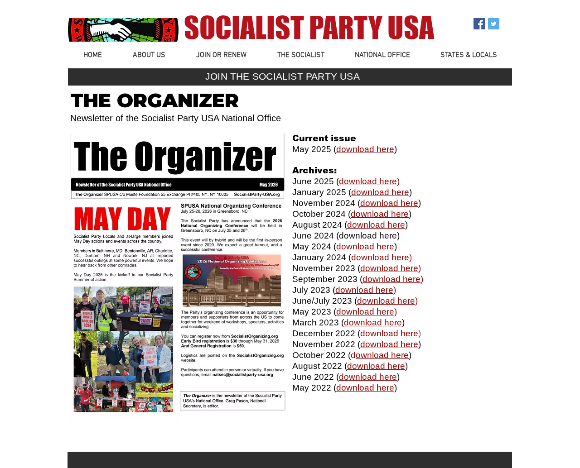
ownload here (382, 355)
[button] (149, 55)
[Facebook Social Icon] (479, 23)
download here (368, 181)
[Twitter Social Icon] (493, 23)
